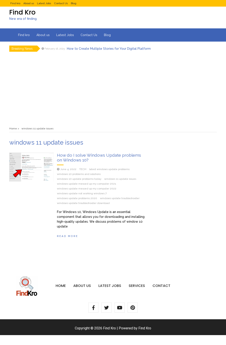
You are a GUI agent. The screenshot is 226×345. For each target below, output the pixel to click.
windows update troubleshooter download (83, 203)
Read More (67, 236)
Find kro (15, 3)
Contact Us (61, 3)
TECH (82, 169)
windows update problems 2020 (77, 198)
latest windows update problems (109, 169)
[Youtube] (120, 308)
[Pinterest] (133, 308)
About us (28, 3)
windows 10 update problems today (79, 178)
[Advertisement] (113, 86)
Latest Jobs (44, 3)
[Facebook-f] (93, 308)
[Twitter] (106, 308)
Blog (73, 3)
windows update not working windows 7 (82, 193)
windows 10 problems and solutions (79, 174)
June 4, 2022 (68, 169)
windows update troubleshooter (119, 198)
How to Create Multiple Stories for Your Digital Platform (109, 48)
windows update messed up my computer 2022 (86, 188)
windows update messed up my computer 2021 (86, 183)
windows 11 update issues (120, 178)
